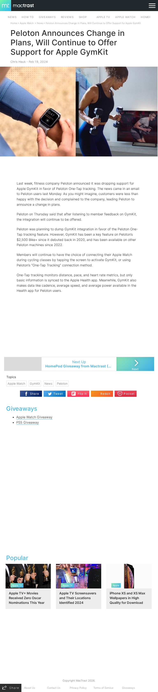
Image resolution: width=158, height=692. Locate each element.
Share (34, 393)
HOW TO (28, 17)
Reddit (105, 393)
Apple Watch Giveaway (34, 417)
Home (13, 23)
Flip (80, 392)
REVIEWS (67, 17)
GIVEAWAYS (47, 17)
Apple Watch (125, 17)
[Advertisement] (79, 169)
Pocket (129, 393)
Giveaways (128, 687)
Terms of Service (103, 687)
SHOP (83, 17)
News (40, 23)
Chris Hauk (18, 61)
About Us (29, 687)
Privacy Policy (78, 687)
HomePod (148, 17)
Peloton (62, 383)
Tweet (58, 393)
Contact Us (53, 687)
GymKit (35, 383)
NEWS (12, 17)
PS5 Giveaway (27, 422)
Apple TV (103, 17)
